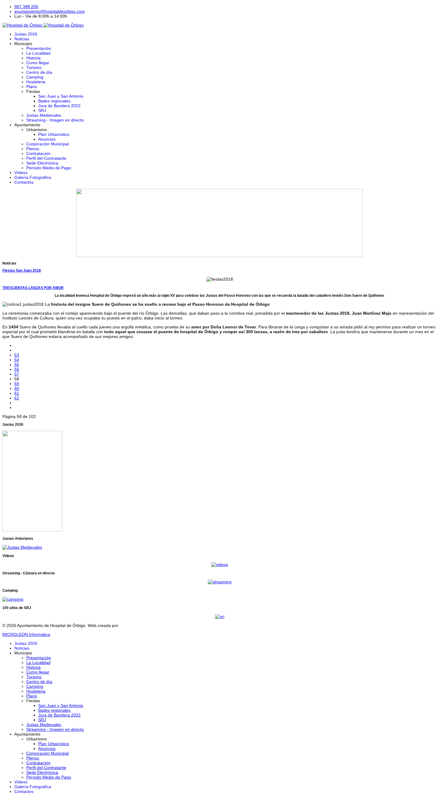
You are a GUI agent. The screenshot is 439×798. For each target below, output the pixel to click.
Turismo (34, 67)
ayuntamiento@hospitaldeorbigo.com (49, 11)
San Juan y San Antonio (60, 96)
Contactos (23, 182)
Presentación (38, 48)
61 (16, 393)
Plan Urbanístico (53, 134)
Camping (34, 77)
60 (16, 388)
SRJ (42, 110)
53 (16, 355)
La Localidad (38, 53)
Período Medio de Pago (48, 167)
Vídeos (20, 172)
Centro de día (39, 72)
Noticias (21, 38)
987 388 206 (26, 6)
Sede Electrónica (42, 163)
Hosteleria (35, 81)
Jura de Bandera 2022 (59, 105)
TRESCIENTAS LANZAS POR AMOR (33, 288)
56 (16, 369)
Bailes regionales (54, 101)
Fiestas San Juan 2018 (21, 270)
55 (16, 364)
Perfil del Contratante (46, 158)
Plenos (32, 148)
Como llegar (37, 62)
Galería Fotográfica (32, 177)
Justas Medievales (43, 115)
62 (16, 398)
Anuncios (47, 139)
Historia (33, 58)
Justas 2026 (25, 34)
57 (16, 374)
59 (16, 383)
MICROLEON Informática (26, 634)
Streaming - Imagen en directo (55, 120)
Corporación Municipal (47, 144)
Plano (31, 86)
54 (16, 359)
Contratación (38, 153)
